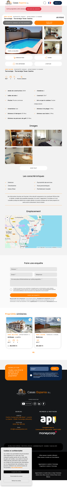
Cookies (46, 446)
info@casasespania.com (18, 429)
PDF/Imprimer (20, 63)
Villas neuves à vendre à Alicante (48, 455)
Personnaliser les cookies (16, 476)
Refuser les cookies (16, 480)
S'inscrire (55, 368)
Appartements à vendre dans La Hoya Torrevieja (48, 473)
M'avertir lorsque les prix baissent (18, 22)
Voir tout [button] (33, 168)
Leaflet (38, 247)
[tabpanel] (19, 332)
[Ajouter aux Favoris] (30, 319)
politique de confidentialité (30, 289)
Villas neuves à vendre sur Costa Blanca (48, 457)
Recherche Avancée (33, 9)
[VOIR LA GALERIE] (23, 40)
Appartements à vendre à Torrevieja (48, 464)
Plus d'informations (16, 467)
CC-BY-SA (59, 247)
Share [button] (50, 57)
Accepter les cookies (16, 472)
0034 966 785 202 (19, 424)
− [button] (7, 220)
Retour (48, 63)
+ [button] (7, 218)
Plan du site (53, 446)
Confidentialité (38, 446)
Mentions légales (26, 446)
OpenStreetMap (48, 247)
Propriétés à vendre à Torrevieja (48, 466)
